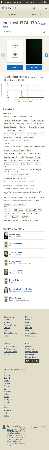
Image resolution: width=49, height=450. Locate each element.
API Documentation (11, 349)
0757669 (42, 427)
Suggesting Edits (31, 352)
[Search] (34, 7)
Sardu (6, 405)
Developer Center (10, 346)
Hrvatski (7, 391)
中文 (5, 413)
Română (7, 402)
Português (8, 400)
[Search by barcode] (39, 7)
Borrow (34, 67)
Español (7, 383)
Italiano (6, 394)
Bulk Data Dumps (10, 352)
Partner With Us (10, 325)
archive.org (11, 443)
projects (10, 439)
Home (27, 320)
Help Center (29, 346)
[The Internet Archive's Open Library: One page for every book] (11, 7)
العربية (6, 372)
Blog (5, 330)
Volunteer (7, 322)
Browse (35, 14)
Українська (8, 410)
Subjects (28, 328)
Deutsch (7, 378)
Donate (30, 2)
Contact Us (29, 349)
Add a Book (29, 354)
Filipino (6, 416)
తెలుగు (6, 408)
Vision (6, 320)
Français (7, 386)
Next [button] (46, 58)
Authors (28, 325)
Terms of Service (10, 333)
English (7, 381)
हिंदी (5, 389)
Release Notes (30, 357)
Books (27, 322)
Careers (7, 328)
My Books (12, 14)
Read (15, 67)
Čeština (7, 375)
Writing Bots (8, 354)
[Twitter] (32, 361)
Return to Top (30, 336)
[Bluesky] (27, 361)
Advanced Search (32, 333)
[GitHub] (37, 361)
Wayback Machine (14, 441)
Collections (29, 330)
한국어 (6, 397)
